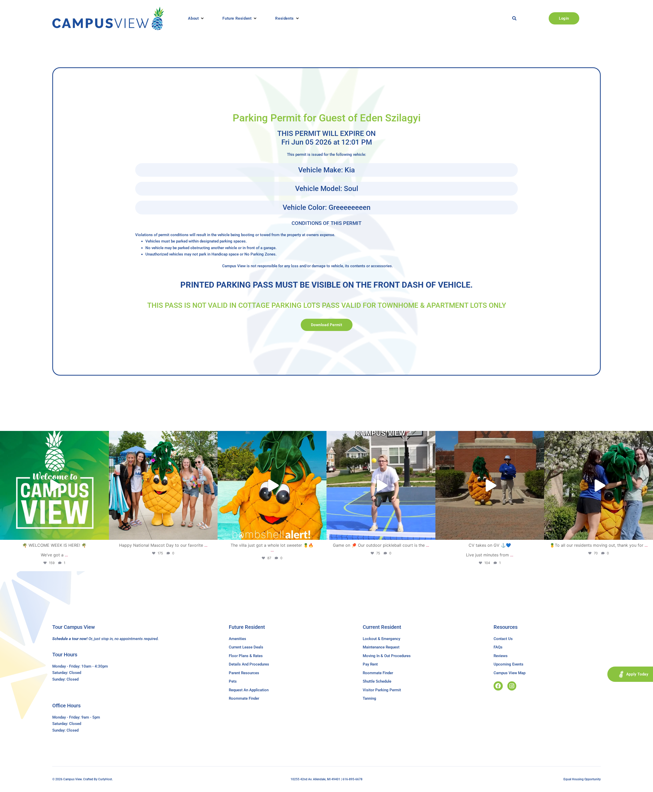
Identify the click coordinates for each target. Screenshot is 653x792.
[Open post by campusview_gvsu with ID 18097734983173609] (380, 485)
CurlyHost (105, 779)
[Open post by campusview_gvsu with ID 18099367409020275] (489, 485)
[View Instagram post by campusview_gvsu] (103, 533)
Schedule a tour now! (69, 638)
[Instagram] (511, 685)
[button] (196, 18)
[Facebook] (498, 685)
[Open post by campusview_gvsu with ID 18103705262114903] (163, 485)
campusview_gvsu (53, 436)
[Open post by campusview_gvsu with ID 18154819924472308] (272, 485)
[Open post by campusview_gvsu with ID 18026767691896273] (54, 485)
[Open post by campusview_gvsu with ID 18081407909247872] (598, 485)
